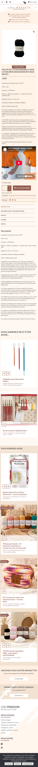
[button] (35, 7)
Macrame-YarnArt (20, 550)
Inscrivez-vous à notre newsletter (20, 21)
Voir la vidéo (19, 67)
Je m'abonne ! (19, 679)
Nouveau (4, 561)
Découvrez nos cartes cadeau (19, 19)
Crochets (17, 433)
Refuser (17, 764)
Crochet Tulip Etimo (8, 433)
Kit (4, 604)
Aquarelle (12, 195)
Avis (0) (3, 215)
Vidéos (3, 224)
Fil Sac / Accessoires (8, 550)
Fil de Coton (18, 195)
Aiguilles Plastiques (8, 383)
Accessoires (6, 496)
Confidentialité (27, 764)
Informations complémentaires (12, 211)
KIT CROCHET (9, 604)
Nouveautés (15, 605)
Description (5, 206)
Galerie (3, 219)
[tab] (18, 207)
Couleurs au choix (6, 508)
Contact (3, 732)
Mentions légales (6, 720)
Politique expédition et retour (9, 730)
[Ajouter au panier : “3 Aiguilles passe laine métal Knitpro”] (4, 373)
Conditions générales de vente (10, 722)
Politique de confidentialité (9, 725)
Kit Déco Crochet (19, 604)
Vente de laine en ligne (29, 195)
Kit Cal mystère (7, 657)
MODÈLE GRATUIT (28, 114)
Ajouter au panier (22, 188)
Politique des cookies (7, 727)
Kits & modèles (7, 605)
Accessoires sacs (15, 496)
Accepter (8, 764)
